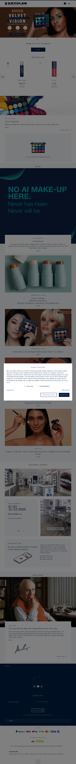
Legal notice (10, 390)
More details (65, 390)
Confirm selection (48, 395)
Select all (64, 395)
